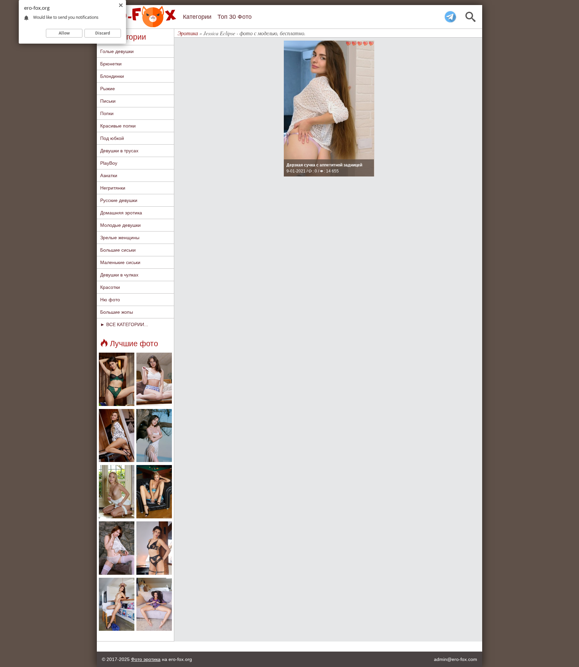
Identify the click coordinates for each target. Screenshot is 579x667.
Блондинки (112, 76)
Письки (108, 101)
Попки (107, 113)
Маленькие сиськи (120, 262)
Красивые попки (118, 126)
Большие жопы (116, 312)
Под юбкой (112, 138)
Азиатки (108, 175)
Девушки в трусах (119, 150)
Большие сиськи (118, 250)
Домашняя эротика (121, 212)
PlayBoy (108, 163)
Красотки (110, 287)
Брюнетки (111, 63)
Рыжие (107, 88)
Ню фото (110, 299)
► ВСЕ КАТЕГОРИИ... (124, 324)
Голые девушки (117, 51)
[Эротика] (139, 16)
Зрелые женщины (119, 237)
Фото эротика (145, 659)
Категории (197, 16)
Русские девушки (118, 200)
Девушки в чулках (119, 274)
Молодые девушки (120, 225)
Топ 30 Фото (234, 16)
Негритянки (112, 188)
